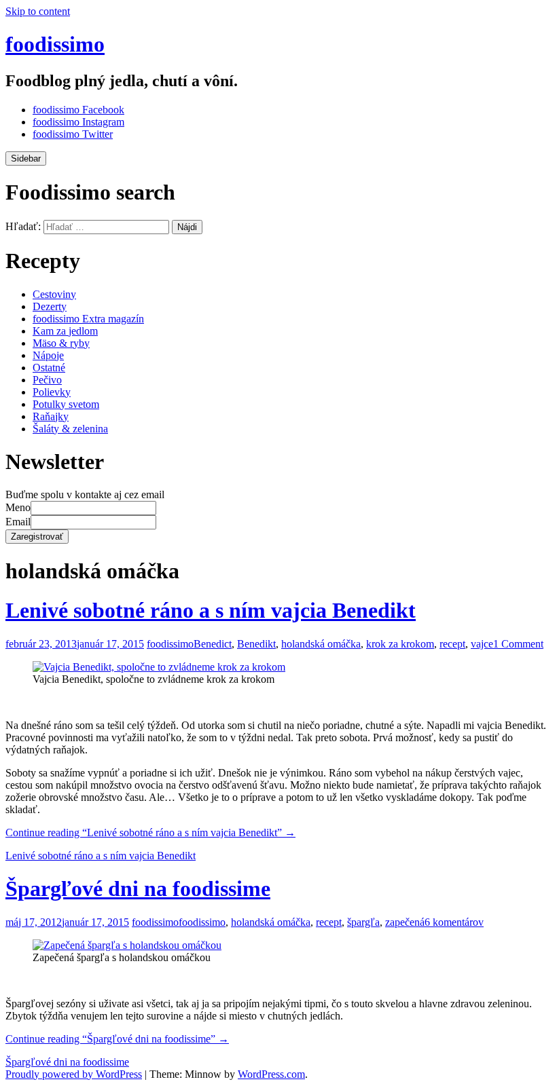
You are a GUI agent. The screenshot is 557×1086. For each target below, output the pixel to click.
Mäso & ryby (61, 343)
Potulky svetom (66, 404)
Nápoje (48, 355)
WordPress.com (271, 1074)
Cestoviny (54, 294)
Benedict (213, 644)
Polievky (52, 392)
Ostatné (49, 367)
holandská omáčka (321, 644)
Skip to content (37, 11)
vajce (482, 644)
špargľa (363, 922)
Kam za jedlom (65, 331)
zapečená (405, 922)
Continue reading (150, 832)
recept (452, 644)
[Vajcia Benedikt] (159, 667)
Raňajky (51, 416)
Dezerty (50, 306)
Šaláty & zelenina (70, 428)
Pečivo (47, 380)
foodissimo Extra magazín (88, 318)
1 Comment (518, 644)
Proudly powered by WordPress (73, 1074)
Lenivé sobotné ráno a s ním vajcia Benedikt (210, 610)
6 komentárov (454, 922)
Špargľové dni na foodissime (137, 888)
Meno (18, 507)
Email (18, 521)
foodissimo (55, 44)
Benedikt (256, 644)
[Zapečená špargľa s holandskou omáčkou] (127, 945)
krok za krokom (400, 644)
